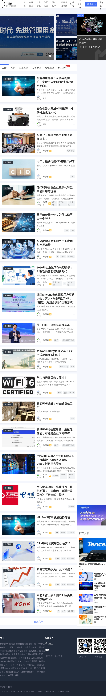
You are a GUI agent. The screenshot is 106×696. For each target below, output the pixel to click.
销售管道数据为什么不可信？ (55, 569)
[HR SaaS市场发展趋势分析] (18, 525)
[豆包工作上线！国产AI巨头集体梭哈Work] (18, 603)
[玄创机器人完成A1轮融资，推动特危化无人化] (18, 116)
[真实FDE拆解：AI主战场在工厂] (18, 411)
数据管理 (70, 584)
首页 (25, 4)
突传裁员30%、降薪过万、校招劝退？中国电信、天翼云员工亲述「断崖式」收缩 (55, 490)
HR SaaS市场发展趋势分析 (53, 517)
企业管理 (69, 283)
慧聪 (44, 98)
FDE (56, 340)
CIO (72, 177)
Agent (63, 257)
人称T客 (46, 151)
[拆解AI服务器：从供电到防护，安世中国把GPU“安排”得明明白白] (18, 86)
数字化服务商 (64, 4)
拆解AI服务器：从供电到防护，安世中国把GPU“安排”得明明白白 (55, 82)
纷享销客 (70, 151)
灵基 (72, 367)
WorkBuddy (64, 367)
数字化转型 (62, 203)
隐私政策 (58, 656)
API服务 (71, 476)
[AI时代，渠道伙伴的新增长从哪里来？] (18, 143)
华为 (59, 393)
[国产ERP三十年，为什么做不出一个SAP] (18, 222)
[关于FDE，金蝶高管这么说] (18, 333)
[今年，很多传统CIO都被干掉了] (18, 169)
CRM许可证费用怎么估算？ (54, 543)
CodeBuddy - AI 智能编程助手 (90, 41)
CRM (57, 558)
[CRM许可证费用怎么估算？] (18, 551)
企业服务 (70, 203)
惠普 (65, 393)
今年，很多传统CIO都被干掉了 (56, 161)
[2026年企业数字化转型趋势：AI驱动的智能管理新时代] (18, 275)
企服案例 (31, 4)
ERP (72, 230)
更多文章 (38, 621)
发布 (91, 4)
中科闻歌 (63, 476)
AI (57, 257)
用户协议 (49, 656)
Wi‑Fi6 (71, 393)
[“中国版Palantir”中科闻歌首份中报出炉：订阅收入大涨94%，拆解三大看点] (18, 464)
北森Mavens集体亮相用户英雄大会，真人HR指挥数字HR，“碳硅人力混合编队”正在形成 (55, 298)
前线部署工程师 (68, 340)
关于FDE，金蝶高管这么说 (53, 325)
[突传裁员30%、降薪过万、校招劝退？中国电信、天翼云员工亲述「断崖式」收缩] (18, 495)
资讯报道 (46, 4)
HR (57, 533)
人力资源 (70, 533)
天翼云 (71, 507)
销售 (63, 584)
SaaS (63, 533)
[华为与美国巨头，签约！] (18, 385)
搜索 (73, 4)
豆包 (63, 611)
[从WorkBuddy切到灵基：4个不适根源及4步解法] (18, 359)
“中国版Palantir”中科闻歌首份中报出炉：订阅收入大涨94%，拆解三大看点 (56, 459)
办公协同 (70, 611)
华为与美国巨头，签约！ (52, 377)
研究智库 (54, 4)
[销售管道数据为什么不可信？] (18, 577)
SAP (66, 230)
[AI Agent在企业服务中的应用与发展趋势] (18, 249)
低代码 (53, 203)
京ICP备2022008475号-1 (26, 692)
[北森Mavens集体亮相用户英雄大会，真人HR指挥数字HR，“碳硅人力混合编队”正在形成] (18, 302)
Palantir (55, 476)
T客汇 (10, 687)
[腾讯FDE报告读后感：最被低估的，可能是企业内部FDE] (18, 437)
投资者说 (39, 4)
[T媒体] (49, 643)
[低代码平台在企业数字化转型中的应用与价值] (18, 195)
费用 (63, 558)
